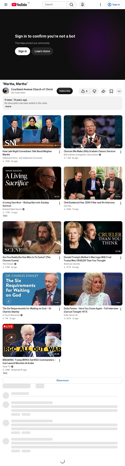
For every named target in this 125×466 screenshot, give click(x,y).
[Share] (103, 91)
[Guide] (6, 5)
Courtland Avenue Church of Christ (32, 89)
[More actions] (119, 91)
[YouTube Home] (19, 4)
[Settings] (100, 5)
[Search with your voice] (82, 4)
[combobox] (55, 5)
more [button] (8, 106)
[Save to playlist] (111, 91)
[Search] (71, 4)
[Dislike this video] (94, 91)
